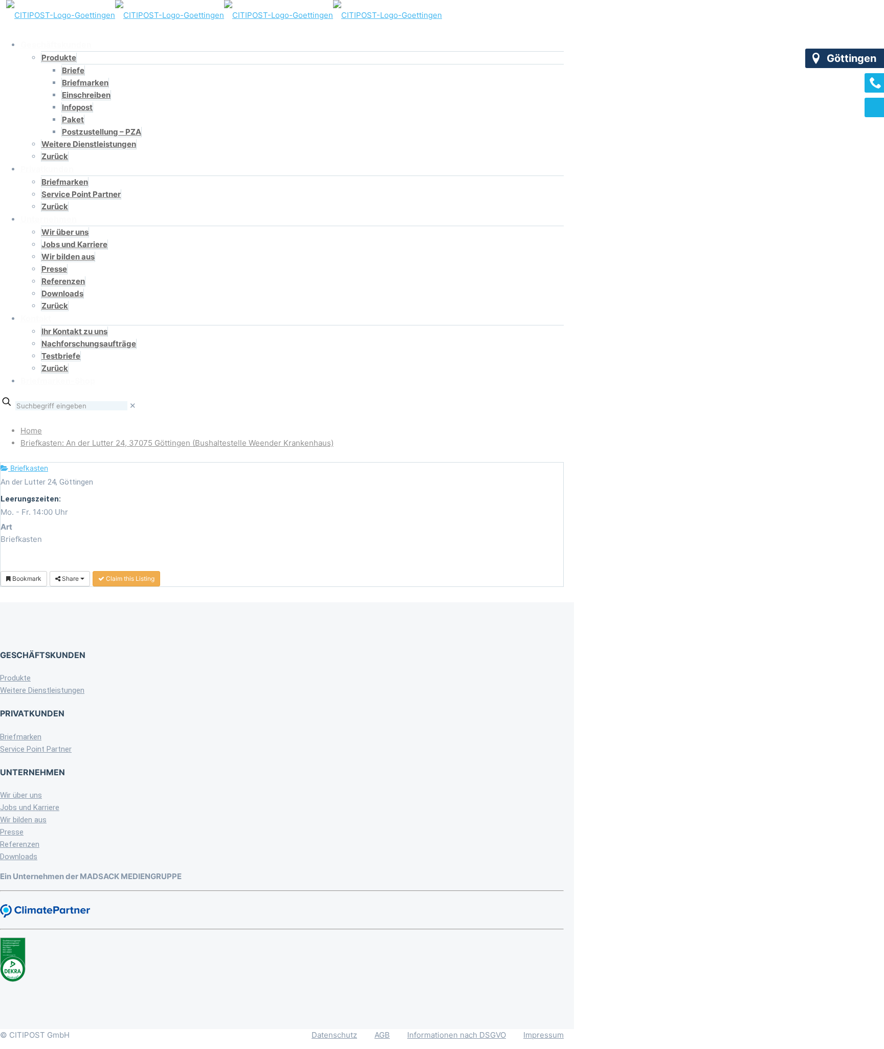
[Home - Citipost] (224, 15)
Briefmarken (20, 736)
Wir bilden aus (23, 819)
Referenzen (19, 844)
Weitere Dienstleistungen (42, 690)
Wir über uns (21, 795)
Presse (12, 832)
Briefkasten (28, 468)
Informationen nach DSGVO (456, 1035)
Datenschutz (334, 1035)
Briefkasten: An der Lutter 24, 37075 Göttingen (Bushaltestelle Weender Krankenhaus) (177, 443)
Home (31, 430)
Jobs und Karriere (29, 807)
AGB (382, 1035)
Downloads (18, 856)
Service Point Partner (36, 749)
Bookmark (26, 578)
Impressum (543, 1035)
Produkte (15, 678)
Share (70, 578)
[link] (132, 405)
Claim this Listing (129, 578)
